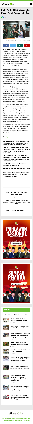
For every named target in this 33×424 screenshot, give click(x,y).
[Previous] (15, 181)
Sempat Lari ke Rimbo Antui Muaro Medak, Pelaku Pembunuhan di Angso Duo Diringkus (19, 388)
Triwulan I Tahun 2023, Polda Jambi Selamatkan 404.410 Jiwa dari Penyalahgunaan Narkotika (19, 358)
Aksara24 (8, 17)
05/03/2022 (16, 17)
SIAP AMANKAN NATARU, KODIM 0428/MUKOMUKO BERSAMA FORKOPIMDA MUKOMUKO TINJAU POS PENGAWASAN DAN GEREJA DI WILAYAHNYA (16, 143)
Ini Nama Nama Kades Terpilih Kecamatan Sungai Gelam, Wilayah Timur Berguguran (19, 397)
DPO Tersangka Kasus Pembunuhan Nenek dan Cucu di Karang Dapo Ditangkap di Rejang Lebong (20, 335)
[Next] (18, 181)
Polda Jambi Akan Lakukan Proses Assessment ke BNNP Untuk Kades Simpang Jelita (20, 368)
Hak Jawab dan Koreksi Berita (17, 418)
